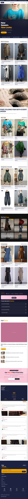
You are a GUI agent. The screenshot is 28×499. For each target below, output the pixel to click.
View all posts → (25, 320)
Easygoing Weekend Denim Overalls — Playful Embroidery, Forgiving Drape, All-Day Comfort (7, 208)
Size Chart (2, 479)
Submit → (24, 471)
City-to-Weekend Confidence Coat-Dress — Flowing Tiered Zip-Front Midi (7, 61)
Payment (16, 293)
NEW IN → (24, 465)
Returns (7, 293)
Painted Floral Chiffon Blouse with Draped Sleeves (21, 137)
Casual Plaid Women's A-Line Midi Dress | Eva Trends (20, 285)
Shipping (3, 293)
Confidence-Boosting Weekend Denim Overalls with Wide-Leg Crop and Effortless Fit (20, 208)
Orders (21, 293)
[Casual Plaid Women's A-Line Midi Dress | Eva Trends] (20, 275)
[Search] (21, 2)
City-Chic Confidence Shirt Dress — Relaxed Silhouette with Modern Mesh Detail (20, 61)
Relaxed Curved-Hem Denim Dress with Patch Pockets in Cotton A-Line (6, 263)
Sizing (12, 293)
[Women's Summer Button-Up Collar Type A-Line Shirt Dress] (7, 275)
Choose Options (8, 80)
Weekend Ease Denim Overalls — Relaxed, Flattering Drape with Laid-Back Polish (20, 186)
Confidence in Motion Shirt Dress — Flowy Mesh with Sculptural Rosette (7, 83)
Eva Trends (5, 496)
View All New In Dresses (23, 41)
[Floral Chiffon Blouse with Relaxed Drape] (7, 127)
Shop (2, 2)
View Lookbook (9, 32)
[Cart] (25, 2)
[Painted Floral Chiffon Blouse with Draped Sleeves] (20, 127)
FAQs (2, 480)
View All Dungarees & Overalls (22, 166)
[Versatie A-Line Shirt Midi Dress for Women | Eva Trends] (20, 254)
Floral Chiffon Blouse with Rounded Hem (7, 158)
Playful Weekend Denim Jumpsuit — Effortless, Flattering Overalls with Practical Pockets (6, 186)
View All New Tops (24, 117)
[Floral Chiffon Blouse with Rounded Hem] (7, 149)
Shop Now (3, 32)
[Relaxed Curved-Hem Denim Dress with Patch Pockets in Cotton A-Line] (7, 254)
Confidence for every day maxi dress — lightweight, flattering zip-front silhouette (20, 83)
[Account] (23, 2)
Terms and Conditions (4, 484)
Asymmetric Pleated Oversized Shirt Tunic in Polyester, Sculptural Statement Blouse (21, 159)
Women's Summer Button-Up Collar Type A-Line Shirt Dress (7, 285)
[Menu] (26, 2)
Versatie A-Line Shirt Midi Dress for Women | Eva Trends (20, 263)
